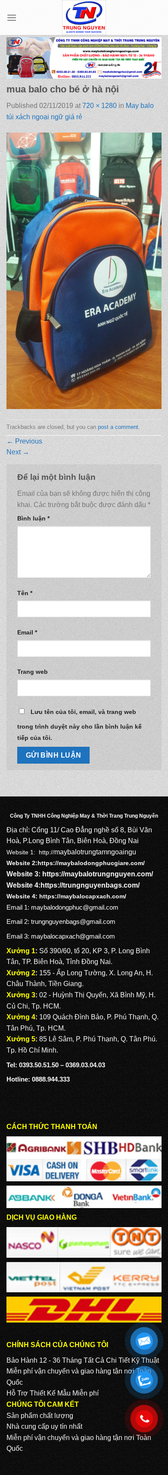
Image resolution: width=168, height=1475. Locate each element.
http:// (46, 852)
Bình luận (33, 518)
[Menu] (11, 17)
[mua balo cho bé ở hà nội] (84, 270)
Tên (24, 593)
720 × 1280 (99, 105)
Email (27, 632)
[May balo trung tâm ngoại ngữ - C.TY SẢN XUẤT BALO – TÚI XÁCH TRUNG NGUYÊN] (84, 17)
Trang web (32, 671)
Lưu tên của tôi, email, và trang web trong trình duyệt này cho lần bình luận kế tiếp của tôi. (79, 724)
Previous (24, 441)
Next (17, 452)
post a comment (118, 427)
